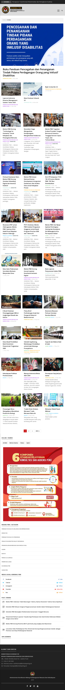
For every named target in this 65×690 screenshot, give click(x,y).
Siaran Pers (12, 141)
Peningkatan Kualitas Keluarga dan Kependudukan (15, 529)
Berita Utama (14, 443)
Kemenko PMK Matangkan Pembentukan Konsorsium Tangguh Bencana (27, 612)
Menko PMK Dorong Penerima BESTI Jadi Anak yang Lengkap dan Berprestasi (28, 624)
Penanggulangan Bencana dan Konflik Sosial (14, 545)
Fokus (22, 443)
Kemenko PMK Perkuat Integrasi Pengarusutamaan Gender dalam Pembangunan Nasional (33, 607)
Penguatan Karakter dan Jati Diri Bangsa (13, 541)
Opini (28, 443)
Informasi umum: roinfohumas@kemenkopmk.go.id (17, 663)
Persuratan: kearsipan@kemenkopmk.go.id (15, 666)
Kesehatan (47, 185)
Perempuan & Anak (7, 78)
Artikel (5, 443)
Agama (46, 235)
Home (4, 20)
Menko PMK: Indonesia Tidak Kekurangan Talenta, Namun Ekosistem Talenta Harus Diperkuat (34, 602)
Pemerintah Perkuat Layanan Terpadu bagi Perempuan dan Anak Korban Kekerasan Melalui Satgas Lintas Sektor (33, 617)
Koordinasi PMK (27, 102)
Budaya (52, 317)
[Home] (13, 9)
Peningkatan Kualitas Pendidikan (53, 89)
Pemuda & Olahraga (7, 235)
